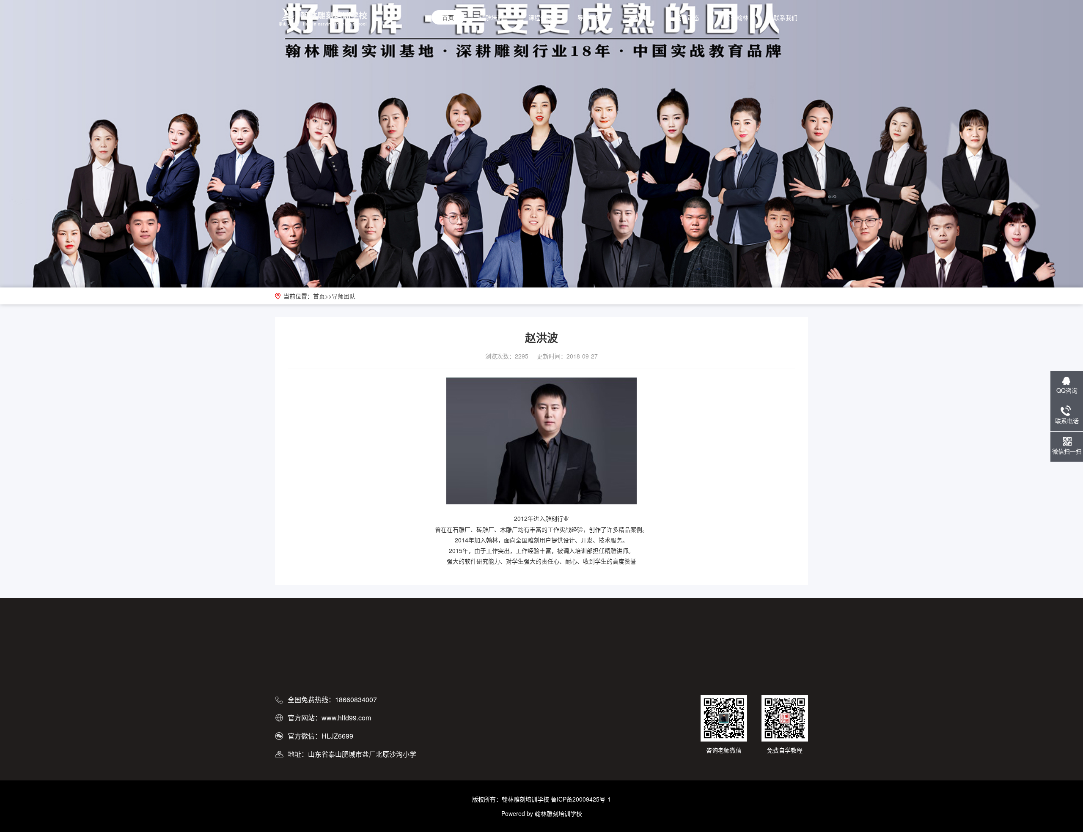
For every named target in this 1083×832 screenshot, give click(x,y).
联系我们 (785, 17)
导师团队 (589, 17)
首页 (448, 17)
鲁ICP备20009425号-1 (581, 799)
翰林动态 (687, 17)
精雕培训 (491, 17)
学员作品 (638, 17)
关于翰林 (736, 17)
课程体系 (540, 17)
